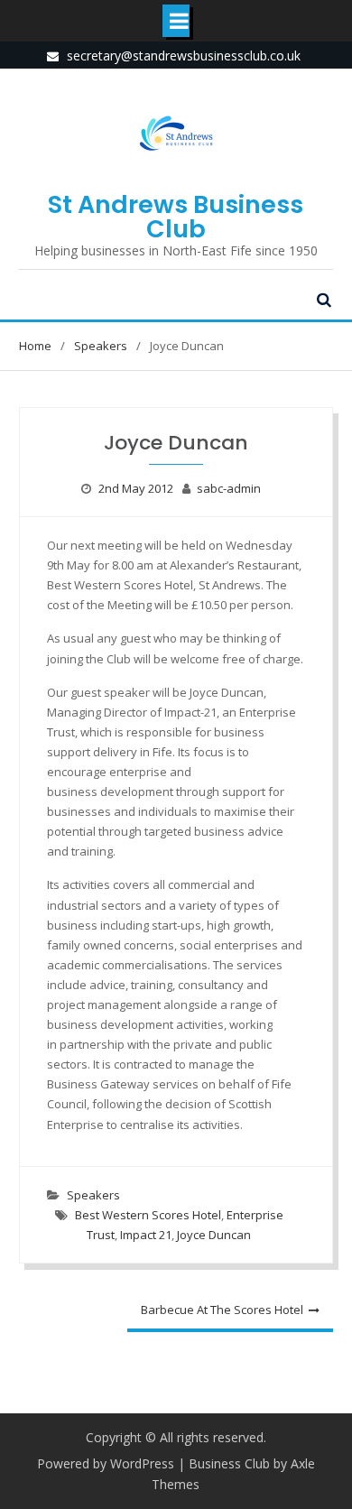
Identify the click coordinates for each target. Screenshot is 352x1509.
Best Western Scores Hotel (148, 1215)
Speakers (93, 1195)
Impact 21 (145, 1235)
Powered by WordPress (105, 1463)
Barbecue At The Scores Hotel (222, 1309)
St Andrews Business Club (175, 216)
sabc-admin (229, 488)
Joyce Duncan (214, 1235)
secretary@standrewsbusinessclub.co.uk (184, 55)
